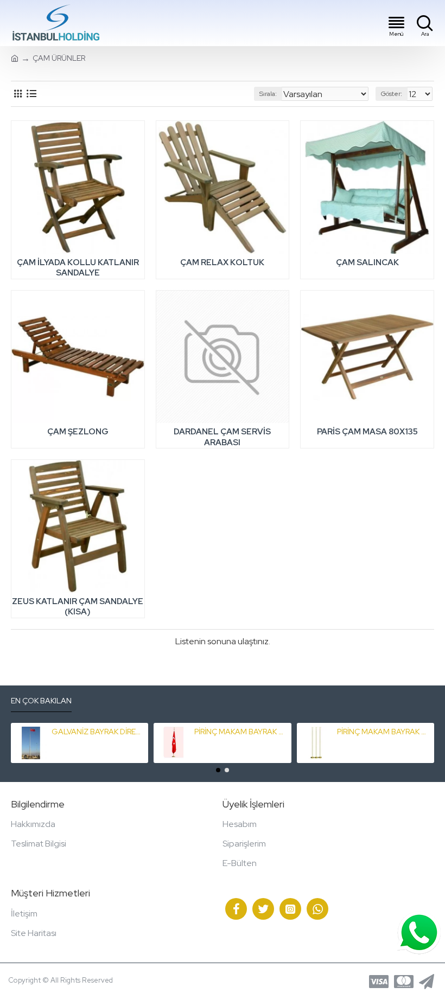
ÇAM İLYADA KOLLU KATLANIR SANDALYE (78, 268)
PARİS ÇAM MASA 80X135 (367, 432)
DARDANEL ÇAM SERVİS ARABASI (222, 437)
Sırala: (268, 93)
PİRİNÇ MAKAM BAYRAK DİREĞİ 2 (383, 731)
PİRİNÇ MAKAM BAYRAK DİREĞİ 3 (240, 731)
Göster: (391, 93)
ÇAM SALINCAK (367, 263)
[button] (218, 770)
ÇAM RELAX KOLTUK (222, 263)
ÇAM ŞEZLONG (78, 432)
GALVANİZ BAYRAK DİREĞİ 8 (98, 731)
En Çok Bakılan (41, 701)
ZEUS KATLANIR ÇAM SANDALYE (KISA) (77, 607)
